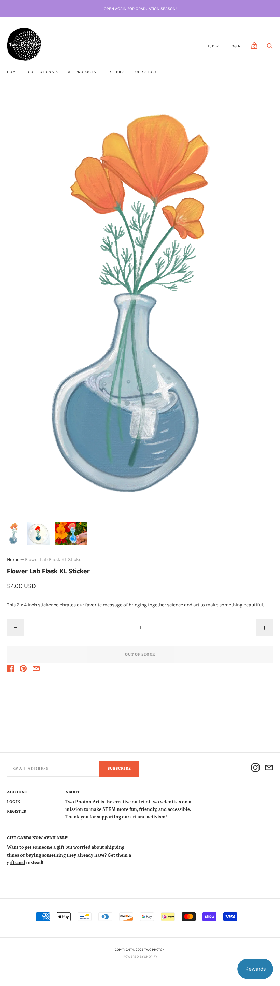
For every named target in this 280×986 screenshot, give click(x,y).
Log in (13, 802)
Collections (41, 72)
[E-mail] (269, 768)
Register (16, 811)
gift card (16, 862)
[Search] (269, 48)
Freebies (116, 72)
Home (12, 72)
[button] (14, 533)
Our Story (146, 72)
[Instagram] (255, 768)
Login (235, 46)
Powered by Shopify (140, 957)
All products (82, 72)
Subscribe (119, 768)
